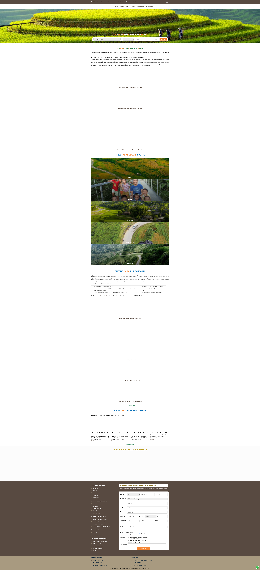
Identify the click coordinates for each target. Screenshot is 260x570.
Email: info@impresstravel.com (100, 565)
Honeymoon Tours (97, 508)
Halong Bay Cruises (97, 532)
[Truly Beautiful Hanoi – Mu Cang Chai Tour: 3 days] (130, 329)
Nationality (123, 498)
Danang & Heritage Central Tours (100, 524)
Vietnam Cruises (96, 530)
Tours (127, 6)
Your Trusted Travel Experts (99, 538)
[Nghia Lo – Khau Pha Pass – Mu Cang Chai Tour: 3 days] (130, 77)
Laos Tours (95, 490)
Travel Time (140, 516)
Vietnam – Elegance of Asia (98, 516)
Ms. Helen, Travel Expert (98, 548)
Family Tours (95, 506)
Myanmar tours (96, 497)
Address (122, 503)
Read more (93, 440)
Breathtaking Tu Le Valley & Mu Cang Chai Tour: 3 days (130, 108)
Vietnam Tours (96, 488)
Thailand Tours (96, 495)
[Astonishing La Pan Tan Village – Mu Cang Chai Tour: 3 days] (130, 350)
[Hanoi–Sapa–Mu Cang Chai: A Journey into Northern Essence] (140, 425)
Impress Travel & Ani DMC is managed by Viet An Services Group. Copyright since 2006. (131, 568)
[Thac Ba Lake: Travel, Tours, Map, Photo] (159, 425)
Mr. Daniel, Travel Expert (98, 543)
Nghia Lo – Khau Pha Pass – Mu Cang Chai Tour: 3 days (130, 87)
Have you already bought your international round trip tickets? (127, 533)
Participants (123, 520)
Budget (121, 526)
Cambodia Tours (96, 493)
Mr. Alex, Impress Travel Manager (100, 541)
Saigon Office (134, 557)
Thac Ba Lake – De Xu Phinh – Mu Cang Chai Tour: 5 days (130, 401)
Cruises (133, 6)
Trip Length (123, 516)
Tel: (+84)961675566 (137, 562)
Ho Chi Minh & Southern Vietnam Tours (101, 526)
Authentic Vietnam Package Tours (100, 519)
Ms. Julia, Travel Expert (98, 550)
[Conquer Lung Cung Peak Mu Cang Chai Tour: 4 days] (130, 370)
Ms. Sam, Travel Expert (98, 546)
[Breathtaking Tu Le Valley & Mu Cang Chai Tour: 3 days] (130, 98)
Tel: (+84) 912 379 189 (97, 562)
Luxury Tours (95, 504)
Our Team (122, 6)
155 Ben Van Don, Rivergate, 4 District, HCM (142, 560)
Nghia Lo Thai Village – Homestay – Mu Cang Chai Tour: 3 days (130, 150)
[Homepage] (98, 6)
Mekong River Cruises (97, 535)
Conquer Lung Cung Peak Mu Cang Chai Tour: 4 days (130, 380)
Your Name (123, 494)
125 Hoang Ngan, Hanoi (98, 560)
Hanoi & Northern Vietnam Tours (100, 521)
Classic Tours (96, 510)
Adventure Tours (96, 513)
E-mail (122, 507)
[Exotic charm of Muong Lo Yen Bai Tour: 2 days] (130, 119)
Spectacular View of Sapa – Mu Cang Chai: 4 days (130, 318)
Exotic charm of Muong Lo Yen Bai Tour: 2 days (130, 129)
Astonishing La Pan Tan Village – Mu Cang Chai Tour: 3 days (130, 360)
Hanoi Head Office (96, 557)
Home (116, 6)
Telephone (122, 512)
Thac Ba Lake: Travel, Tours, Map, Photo (159, 432)
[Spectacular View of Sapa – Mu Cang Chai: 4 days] (130, 308)
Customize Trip (149, 6)
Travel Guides (140, 6)
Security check (123, 544)
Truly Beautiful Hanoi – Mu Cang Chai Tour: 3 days (130, 339)
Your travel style (122, 538)
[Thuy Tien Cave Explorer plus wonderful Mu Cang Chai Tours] (120, 425)
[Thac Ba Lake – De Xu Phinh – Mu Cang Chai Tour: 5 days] (130, 391)
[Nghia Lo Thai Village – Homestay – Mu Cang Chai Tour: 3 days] (130, 139)
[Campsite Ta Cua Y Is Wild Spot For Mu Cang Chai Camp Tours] (100, 425)
